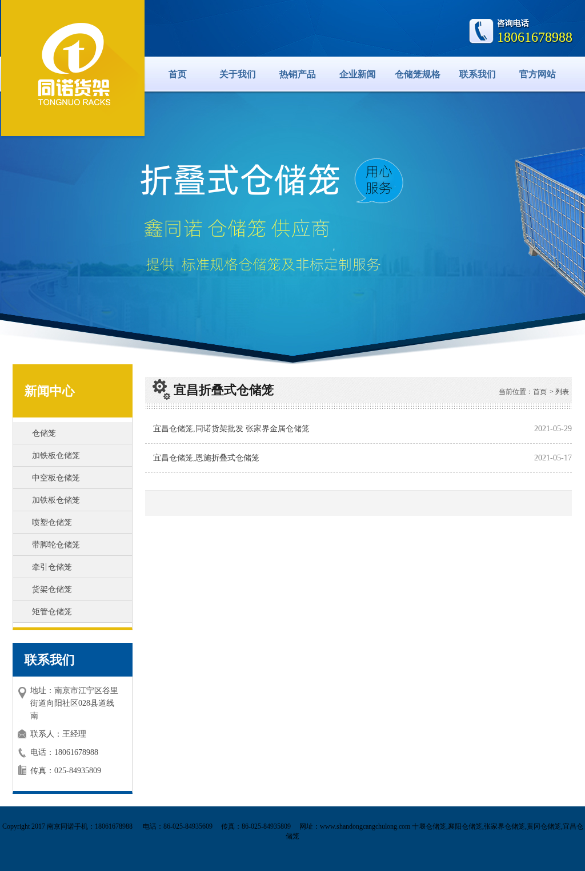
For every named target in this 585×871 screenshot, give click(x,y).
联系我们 (477, 74)
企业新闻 (357, 74)
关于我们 (237, 74)
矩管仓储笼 (52, 611)
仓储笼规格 (417, 74)
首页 (178, 74)
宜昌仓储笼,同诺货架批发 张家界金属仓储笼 (231, 428)
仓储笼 (44, 433)
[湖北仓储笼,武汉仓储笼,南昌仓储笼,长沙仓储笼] (73, 66)
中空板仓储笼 (56, 478)
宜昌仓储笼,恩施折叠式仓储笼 (206, 458)
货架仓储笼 (52, 589)
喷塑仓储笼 (52, 522)
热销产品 (297, 74)
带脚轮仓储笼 (56, 544)
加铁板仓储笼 (56, 455)
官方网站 (537, 74)
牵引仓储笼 (52, 567)
